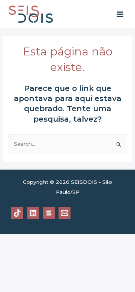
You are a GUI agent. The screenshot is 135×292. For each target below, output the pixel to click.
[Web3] (49, 213)
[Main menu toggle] (120, 14)
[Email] (64, 213)
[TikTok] (17, 213)
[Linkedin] (33, 213)
